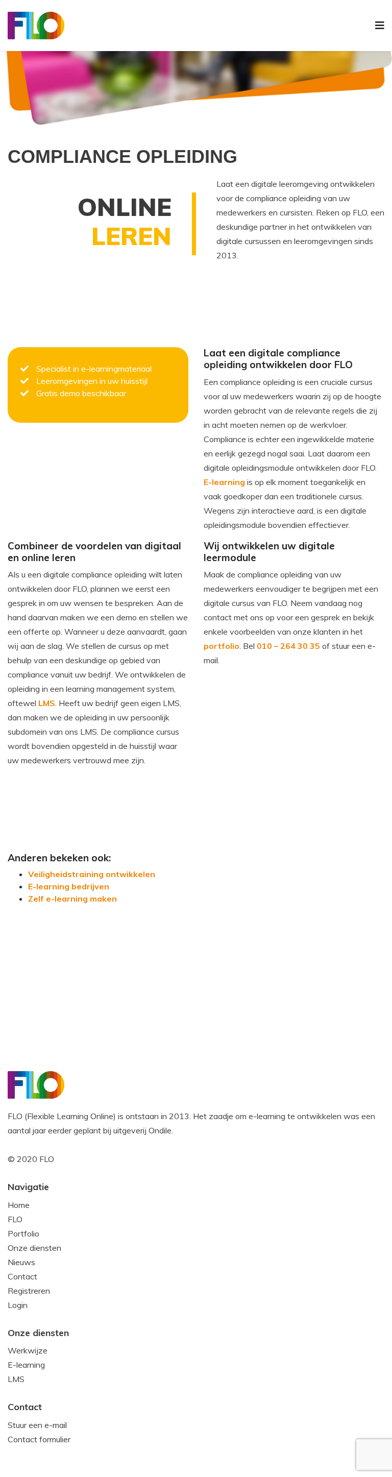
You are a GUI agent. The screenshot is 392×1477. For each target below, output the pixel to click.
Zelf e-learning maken (72, 898)
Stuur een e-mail (37, 1425)
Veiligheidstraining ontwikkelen (91, 874)
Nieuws (21, 1262)
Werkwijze (27, 1350)
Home (19, 1205)
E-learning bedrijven (68, 886)
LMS (46, 703)
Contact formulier (39, 1439)
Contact (22, 1276)
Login (18, 1305)
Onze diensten (34, 1248)
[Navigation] (379, 25)
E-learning (224, 482)
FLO (15, 1219)
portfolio (221, 646)
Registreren (29, 1291)
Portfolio (23, 1233)
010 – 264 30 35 (288, 646)
